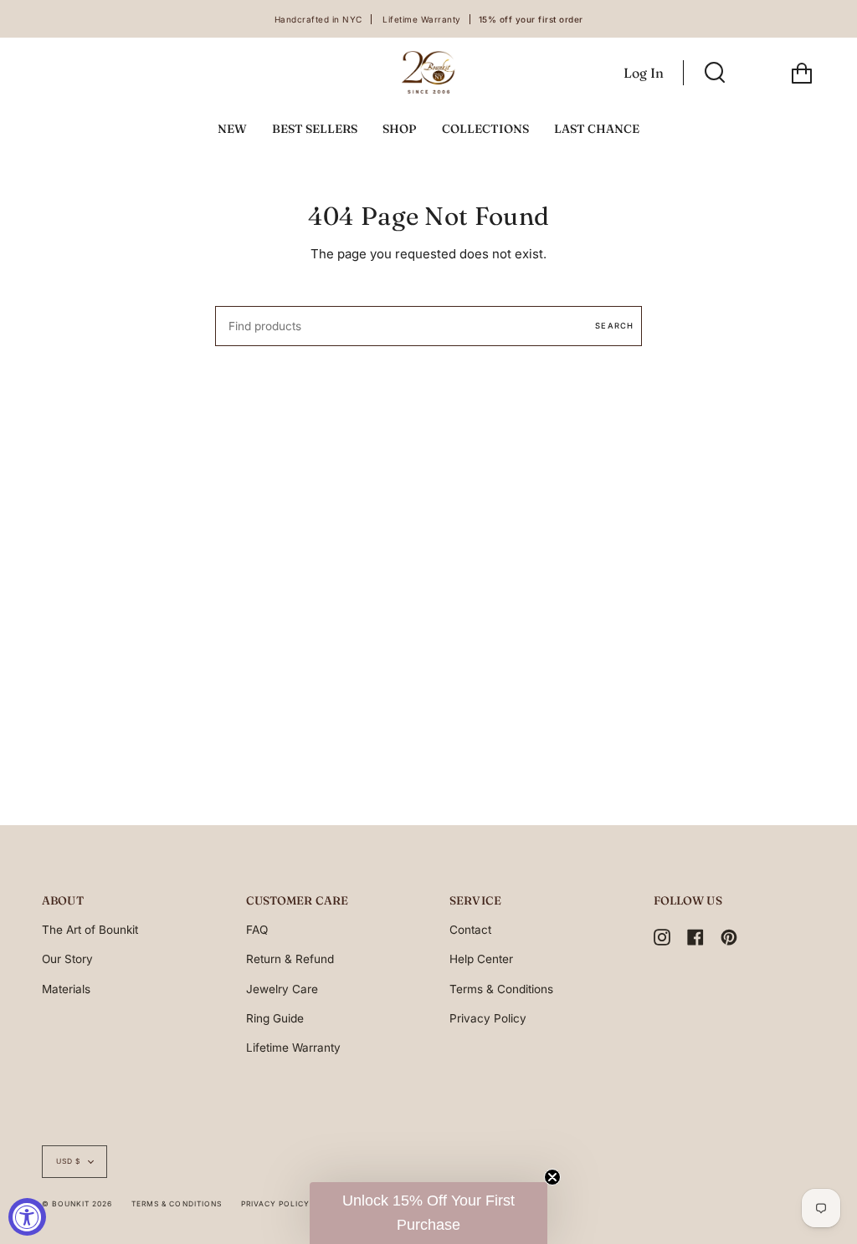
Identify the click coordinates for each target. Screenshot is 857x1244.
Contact (470, 929)
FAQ (257, 929)
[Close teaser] (552, 1177)
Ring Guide (275, 1018)
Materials (66, 989)
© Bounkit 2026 (77, 1204)
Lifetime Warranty (293, 1047)
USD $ (68, 1161)
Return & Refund (290, 959)
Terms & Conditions (501, 989)
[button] (428, 1213)
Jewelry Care (282, 989)
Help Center (481, 959)
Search (614, 325)
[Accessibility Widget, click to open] (27, 1217)
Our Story (67, 959)
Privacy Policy (487, 1018)
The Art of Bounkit (90, 929)
